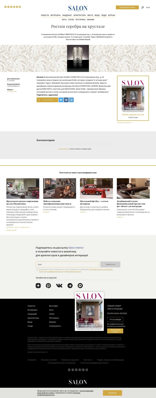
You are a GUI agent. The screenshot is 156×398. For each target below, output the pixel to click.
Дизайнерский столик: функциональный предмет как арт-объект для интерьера (131, 204)
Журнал (111, 15)
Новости (45, 15)
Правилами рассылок (73, 271)
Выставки (53, 306)
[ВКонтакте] (66, 99)
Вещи (97, 15)
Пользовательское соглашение (61, 363)
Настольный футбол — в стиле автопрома (94, 202)
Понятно (113, 393)
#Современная (25, 227)
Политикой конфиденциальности (51, 271)
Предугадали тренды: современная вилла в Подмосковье (22, 202)
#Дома (16, 227)
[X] (61, 99)
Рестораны (80, 20)
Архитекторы (80, 15)
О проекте (32, 360)
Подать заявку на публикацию (110, 360)
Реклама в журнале (70, 360)
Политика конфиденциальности (94, 363)
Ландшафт (67, 15)
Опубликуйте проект (127, 7)
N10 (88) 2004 (12, 91)
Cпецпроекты (55, 326)
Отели (71, 20)
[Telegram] (71, 99)
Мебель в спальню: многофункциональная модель (57, 202)
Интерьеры (55, 15)
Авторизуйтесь (63, 149)
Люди (103, 15)
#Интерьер (9, 227)
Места (90, 15)
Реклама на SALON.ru (124, 122)
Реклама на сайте (49, 360)
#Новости (46, 212)
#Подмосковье (11, 230)
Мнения (90, 20)
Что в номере (115, 319)
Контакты (88, 360)
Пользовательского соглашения (101, 269)
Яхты (64, 20)
